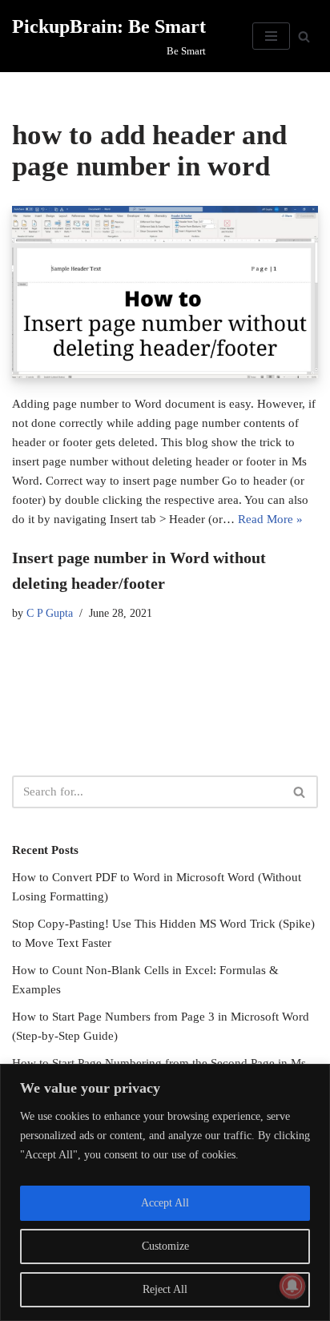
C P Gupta (49, 613)
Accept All (165, 1203)
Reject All (165, 1289)
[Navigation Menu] (271, 36)
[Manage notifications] (292, 1286)
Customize (165, 1246)
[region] (165, 1192)
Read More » (270, 519)
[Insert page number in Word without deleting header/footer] (165, 292)
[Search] (304, 36)
